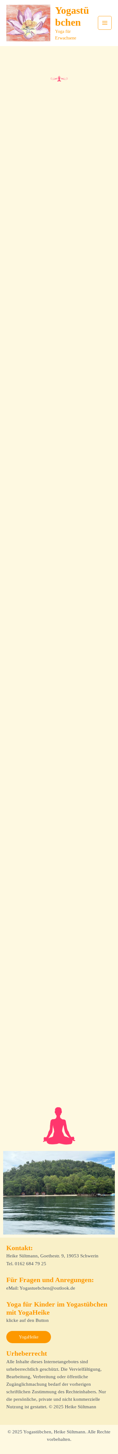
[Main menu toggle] (105, 23)
